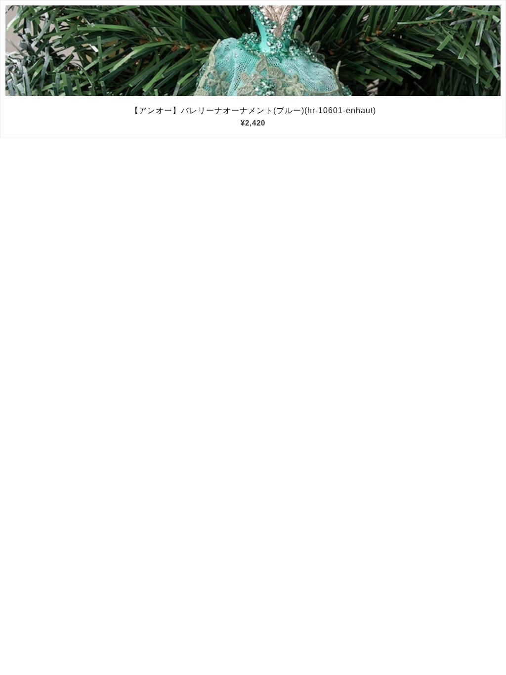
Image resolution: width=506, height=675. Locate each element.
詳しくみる (253, 50)
